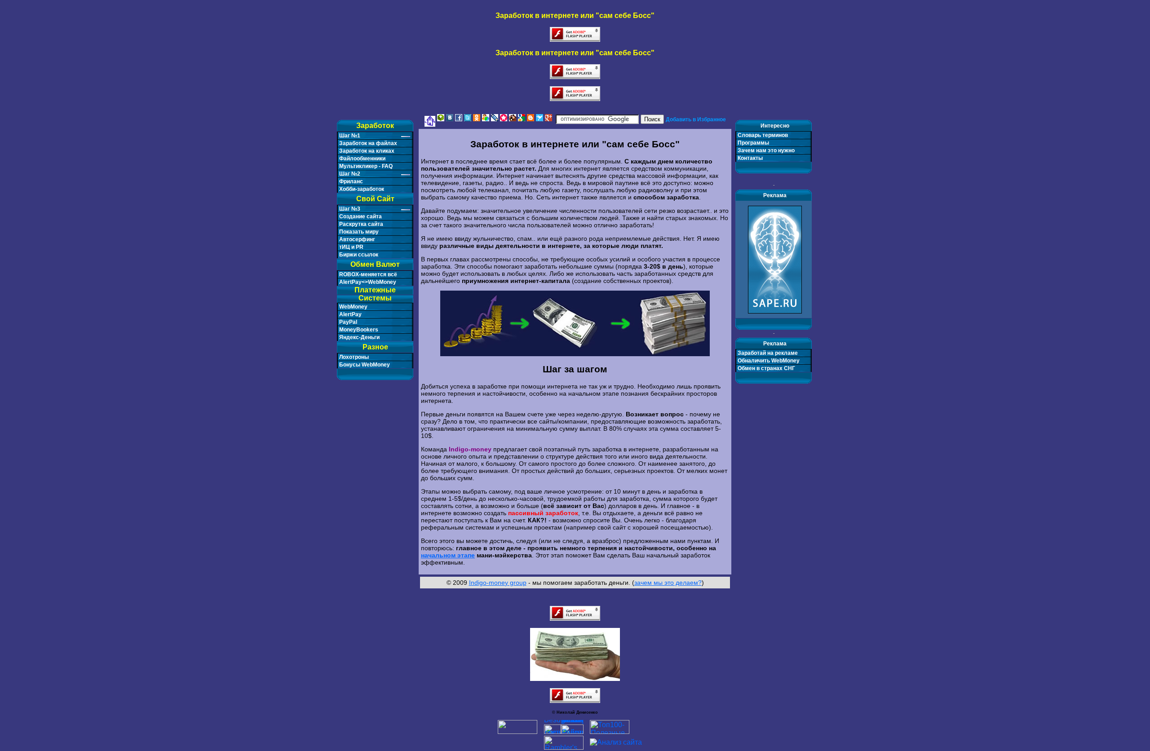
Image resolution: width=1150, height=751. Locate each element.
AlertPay (350, 314)
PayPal (348, 322)
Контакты (750, 158)
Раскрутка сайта (361, 224)
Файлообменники (362, 158)
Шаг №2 (349, 174)
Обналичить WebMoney (769, 361)
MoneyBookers (358, 330)
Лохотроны (354, 357)
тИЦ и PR (351, 247)
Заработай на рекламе (768, 353)
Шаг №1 (349, 136)
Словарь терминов (763, 135)
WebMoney (353, 307)
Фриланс (351, 181)
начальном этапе (448, 555)
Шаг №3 (349, 209)
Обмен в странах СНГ (766, 368)
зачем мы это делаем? (668, 582)
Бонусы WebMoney (364, 365)
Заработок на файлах (368, 143)
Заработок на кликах (366, 151)
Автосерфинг (357, 239)
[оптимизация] (616, 742)
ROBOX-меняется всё (368, 274)
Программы (753, 143)
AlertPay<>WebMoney (367, 282)
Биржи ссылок (358, 255)
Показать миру (359, 232)
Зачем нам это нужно (766, 150)
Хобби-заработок (361, 189)
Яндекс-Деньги (359, 337)
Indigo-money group (497, 582)
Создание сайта (360, 216)
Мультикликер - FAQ (366, 166)
